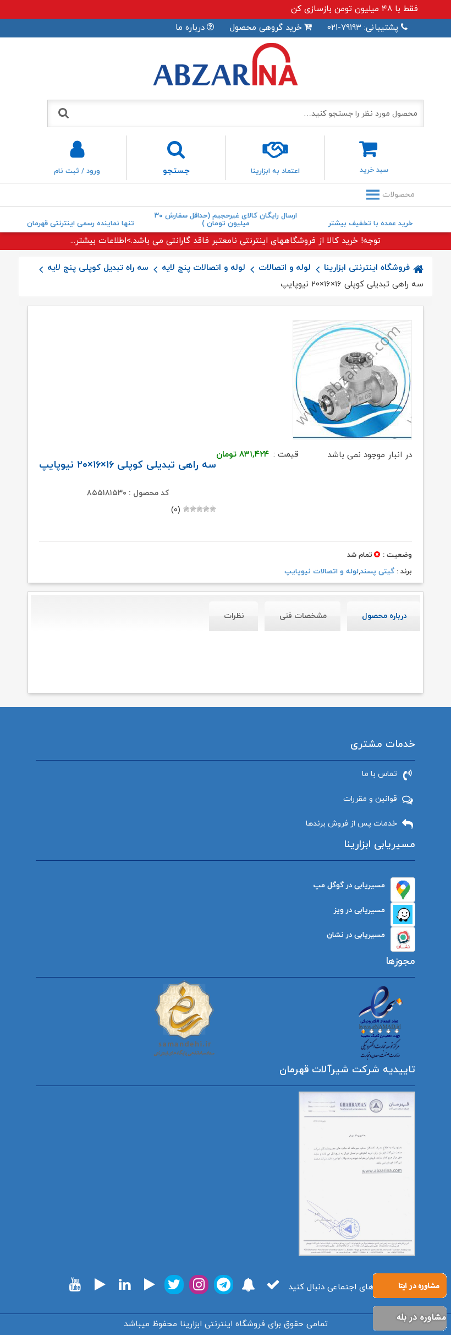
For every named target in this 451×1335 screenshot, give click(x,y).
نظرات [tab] (234, 616)
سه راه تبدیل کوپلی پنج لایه (97, 268)
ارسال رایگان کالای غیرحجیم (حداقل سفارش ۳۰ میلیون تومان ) (226, 220)
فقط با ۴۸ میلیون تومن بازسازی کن (354, 9)
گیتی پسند (377, 572)
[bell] (248, 1284)
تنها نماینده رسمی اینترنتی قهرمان (80, 224)
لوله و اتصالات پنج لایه (203, 268)
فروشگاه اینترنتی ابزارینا (367, 268)
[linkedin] (124, 1284)
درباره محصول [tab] (384, 616)
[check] (273, 1284)
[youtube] (75, 1284)
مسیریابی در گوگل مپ (349, 885)
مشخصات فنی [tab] (303, 616)
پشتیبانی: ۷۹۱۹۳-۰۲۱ (362, 28)
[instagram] (199, 1284)
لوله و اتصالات (284, 268)
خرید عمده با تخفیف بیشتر (370, 224)
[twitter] (174, 1284)
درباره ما (190, 28)
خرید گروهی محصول (266, 28)
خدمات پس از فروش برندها (351, 823)
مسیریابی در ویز (359, 910)
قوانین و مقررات (370, 799)
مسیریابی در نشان (356, 935)
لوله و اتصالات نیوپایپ (321, 572)
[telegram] (223, 1284)
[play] (149, 1284)
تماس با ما (379, 774)
